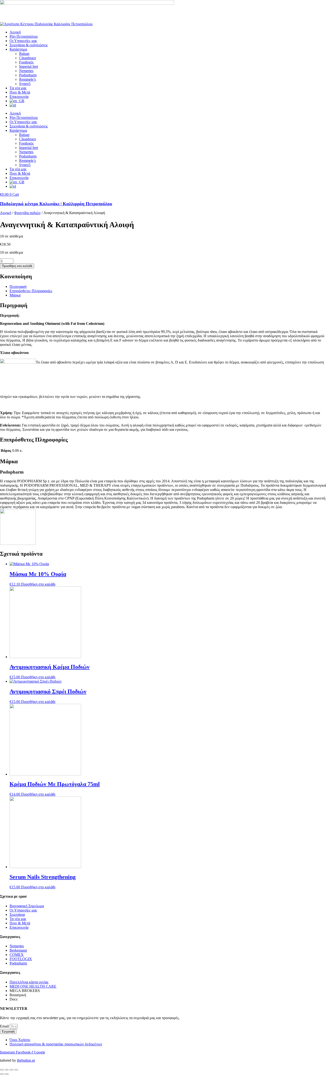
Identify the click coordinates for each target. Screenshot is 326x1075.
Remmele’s (27, 79)
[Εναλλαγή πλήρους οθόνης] (7, 1069)
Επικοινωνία (19, 97)
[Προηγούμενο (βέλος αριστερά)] (2, 1074)
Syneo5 (25, 84)
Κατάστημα (18, 49)
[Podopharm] (18, 544)
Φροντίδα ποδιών (27, 213)
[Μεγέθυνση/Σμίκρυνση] (2, 1069)
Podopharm (28, 75)
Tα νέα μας (18, 88)
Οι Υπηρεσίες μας (23, 41)
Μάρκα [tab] (15, 295)
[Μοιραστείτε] (11, 1069)
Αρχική (15, 32)
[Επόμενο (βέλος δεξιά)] (7, 1074)
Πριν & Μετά (20, 92)
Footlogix (26, 62)
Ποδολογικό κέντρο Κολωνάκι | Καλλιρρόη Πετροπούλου (56, 203)
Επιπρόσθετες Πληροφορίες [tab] (31, 291)
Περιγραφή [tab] (18, 287)
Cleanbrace (27, 58)
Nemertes (26, 71)
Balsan (24, 54)
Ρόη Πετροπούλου (24, 36)
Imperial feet (28, 66)
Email (5, 1026)
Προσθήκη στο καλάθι (17, 266)
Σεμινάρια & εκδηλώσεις (29, 45)
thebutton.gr (26, 1060)
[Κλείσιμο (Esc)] (16, 1069)
